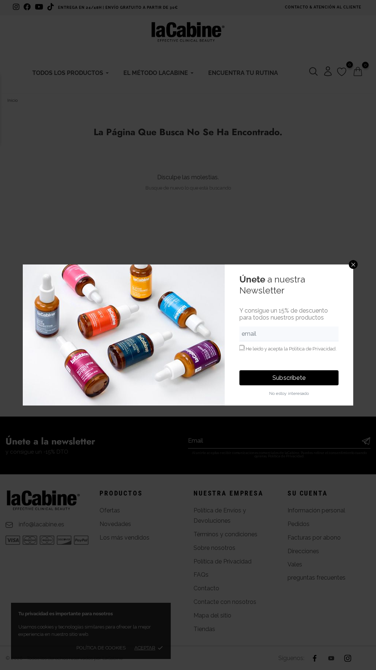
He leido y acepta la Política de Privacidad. (291, 349)
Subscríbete (289, 377)
